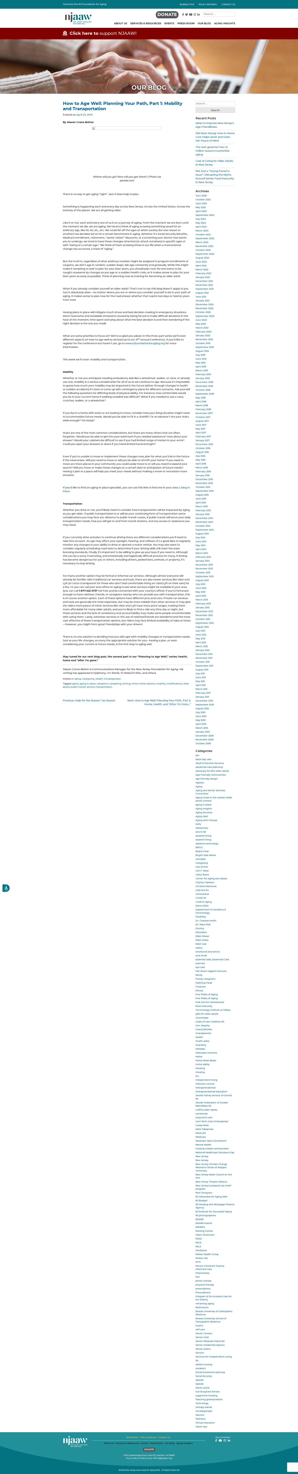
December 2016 (204, 444)
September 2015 (205, 491)
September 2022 (205, 254)
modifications (174, 684)
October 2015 (203, 487)
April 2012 (201, 643)
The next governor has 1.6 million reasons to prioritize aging (213, 151)
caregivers (102, 684)
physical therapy (205, 1285)
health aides (202, 1041)
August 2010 (202, 709)
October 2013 (203, 573)
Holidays (200, 1049)
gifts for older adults (207, 1014)
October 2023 (203, 235)
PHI (197, 1277)
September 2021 (205, 289)
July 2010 (200, 712)
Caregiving (88, 679)
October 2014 (203, 526)
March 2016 (202, 468)
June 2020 (201, 320)
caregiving (115, 684)
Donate (167, 15)
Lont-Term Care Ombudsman (212, 1121)
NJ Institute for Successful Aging (214, 1212)
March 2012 (202, 646)
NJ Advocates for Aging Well (211, 1197)
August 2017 (202, 421)
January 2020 (203, 336)
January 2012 (203, 650)
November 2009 (205, 740)
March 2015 (202, 507)
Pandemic (201, 1250)
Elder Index (202, 940)
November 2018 (204, 386)
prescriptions (203, 1289)
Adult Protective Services (210, 763)
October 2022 (203, 250)
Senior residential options (210, 1345)
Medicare (201, 1137)
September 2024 (205, 215)
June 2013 (201, 588)
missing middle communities (212, 1149)
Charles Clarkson (205, 882)
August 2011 (202, 670)
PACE (198, 1243)
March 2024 (202, 231)
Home (199, 1057)
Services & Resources (145, 23)
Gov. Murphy (203, 1026)
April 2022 (201, 266)
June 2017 (201, 425)
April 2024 (201, 227)
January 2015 (203, 514)
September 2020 (205, 316)
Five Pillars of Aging (207, 994)
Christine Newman (206, 886)
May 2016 (200, 460)
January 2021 (203, 301)
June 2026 (201, 196)
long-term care (204, 1118)
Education (201, 932)
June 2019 (201, 359)
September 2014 (205, 530)
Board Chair (202, 851)
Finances (201, 987)
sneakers (201, 1368)
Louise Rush (202, 1125)
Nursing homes (204, 1231)
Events (169, 23)
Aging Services (204, 813)
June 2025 (201, 203)
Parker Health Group (207, 1254)
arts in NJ (201, 832)
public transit (78, 687)
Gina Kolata (202, 1018)
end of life (201, 956)
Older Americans (205, 1235)
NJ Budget (202, 1201)
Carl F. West (202, 871)
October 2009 (203, 744)
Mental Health (203, 1145)
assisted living (203, 836)
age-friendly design (207, 779)
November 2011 (204, 658)
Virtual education (205, 1423)
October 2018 (203, 390)
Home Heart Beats (206, 1061)
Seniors (200, 1353)
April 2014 (201, 549)
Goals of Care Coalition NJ (210, 1022)
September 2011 (204, 666)
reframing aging (205, 1304)
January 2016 (203, 475)
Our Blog (204, 23)
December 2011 (204, 654)
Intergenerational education (211, 1092)
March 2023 (202, 242)
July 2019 (200, 355)
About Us (120, 23)
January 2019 (203, 378)
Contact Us (228, 4)
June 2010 (201, 716)
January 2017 (203, 440)
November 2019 (204, 339)
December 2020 (205, 305)
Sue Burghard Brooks (208, 1392)
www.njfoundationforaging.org (145, 343)
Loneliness (202, 1114)
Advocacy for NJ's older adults (212, 771)
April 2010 (201, 724)
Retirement (202, 1307)
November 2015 (204, 483)
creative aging (204, 902)
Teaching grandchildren (209, 1399)
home (135, 684)
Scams (199, 1326)
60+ (198, 755)
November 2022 (204, 246)
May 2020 (201, 324)
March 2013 (202, 600)
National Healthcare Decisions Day (215, 1153)
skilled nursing (204, 1365)
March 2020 (202, 328)
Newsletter (187, 4)
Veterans (200, 1419)
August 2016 (202, 452)
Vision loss (201, 1427)
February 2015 (203, 510)
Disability (201, 917)
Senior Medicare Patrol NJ (210, 1341)
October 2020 (203, 312)
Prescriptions (203, 1293)
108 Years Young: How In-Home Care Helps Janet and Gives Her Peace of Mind (215, 137)
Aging (77, 679)
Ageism (200, 783)
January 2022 (203, 277)
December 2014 (204, 518)
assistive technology (207, 844)
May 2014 (200, 545)
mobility (161, 684)
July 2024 (201, 219)
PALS (198, 1247)
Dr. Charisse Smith (206, 921)
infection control (205, 1084)
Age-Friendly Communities (211, 775)
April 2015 (201, 503)
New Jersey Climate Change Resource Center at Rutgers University (211, 1167)
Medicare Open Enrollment (211, 1141)
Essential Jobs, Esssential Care (212, 960)
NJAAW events (204, 1223)
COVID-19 (201, 898)
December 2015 (204, 479)
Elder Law (201, 944)
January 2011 (202, 697)
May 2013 (200, 592)
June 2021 (201, 297)
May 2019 (200, 363)
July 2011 (200, 674)
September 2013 (205, 576)
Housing (200, 1068)
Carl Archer (202, 867)
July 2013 (200, 584)
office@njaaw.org (162, 1458)
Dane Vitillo (202, 906)
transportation (104, 687)
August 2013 (202, 580)
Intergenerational (205, 1088)
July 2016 (200, 456)
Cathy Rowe (202, 875)
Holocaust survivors (206, 1053)
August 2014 (202, 534)
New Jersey (202, 1156)
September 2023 (205, 238)
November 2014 (204, 522)
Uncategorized (112, 679)
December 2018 (204, 382)
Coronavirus (202, 894)
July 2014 (200, 538)
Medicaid (201, 1133)
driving (126, 684)
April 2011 (201, 685)
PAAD (199, 1239)
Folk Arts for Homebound (210, 1002)
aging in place (88, 684)
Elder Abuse (202, 936)
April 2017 (201, 433)
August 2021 (202, 293)
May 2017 (200, 429)
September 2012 (205, 623)
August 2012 (202, 627)
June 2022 (201, 262)
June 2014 (201, 541)
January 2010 (203, 732)
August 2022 (202, 258)
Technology (202, 1403)
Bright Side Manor (206, 855)
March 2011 (201, 689)
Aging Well (202, 816)
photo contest (204, 1281)
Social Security (204, 1376)
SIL (197, 1361)
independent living (206, 1080)
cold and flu (202, 890)
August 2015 (202, 495)
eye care (200, 967)
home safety (203, 1064)
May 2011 (200, 681)
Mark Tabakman (205, 1129)
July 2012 (200, 631)
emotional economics (208, 952)
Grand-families (204, 1029)
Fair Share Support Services (211, 971)
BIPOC (199, 847)
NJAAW (200, 1219)
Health (99, 679)
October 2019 (203, 343)
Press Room (186, 23)
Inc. (197, 1076)
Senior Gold (202, 1337)
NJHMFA (200, 1227)
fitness (199, 991)
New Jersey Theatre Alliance (211, 1182)
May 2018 (200, 398)
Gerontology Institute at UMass (213, 1010)
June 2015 (201, 499)
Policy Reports (208, 4)
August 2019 (202, 351)
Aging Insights (224, 23)
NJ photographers (206, 1215)
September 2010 (205, 705)
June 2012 (201, 635)
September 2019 (205, 347)
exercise (200, 963)
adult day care (203, 759)
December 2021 (204, 281)
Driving (200, 928)
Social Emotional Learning (210, 1372)
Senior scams (203, 1349)
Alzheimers (202, 828)
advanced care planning (209, 767)
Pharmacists (202, 1273)
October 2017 (203, 417)
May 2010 (200, 720)
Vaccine (200, 1415)
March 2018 (202, 406)
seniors (91, 687)
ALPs (198, 824)
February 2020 (204, 332)
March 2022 (202, 270)
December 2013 (204, 565)
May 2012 (200, 639)
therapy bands (204, 1407)
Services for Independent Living (214, 1357)
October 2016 (203, 448)
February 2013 (203, 604)
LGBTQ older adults (206, 1110)
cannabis (201, 859)
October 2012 (203, 619)
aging (75, 684)
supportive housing (206, 1396)
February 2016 (203, 472)
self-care (200, 1330)
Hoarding (201, 1045)
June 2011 (201, 677)
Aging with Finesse (206, 820)
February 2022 (203, 273)
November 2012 (204, 615)
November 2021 (204, 285)
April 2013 (201, 596)
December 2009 (205, 736)
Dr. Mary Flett (203, 925)
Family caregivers (205, 979)
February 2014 (203, 557)
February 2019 (203, 374)
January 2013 (203, 608)
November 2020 (204, 308)
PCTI (198, 1262)
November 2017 (204, 413)
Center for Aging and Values (211, 879)
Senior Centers (204, 1333)
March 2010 (202, 728)
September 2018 (205, 394)
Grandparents (203, 1033)
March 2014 (202, 553)
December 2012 (204, 611)
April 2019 (201, 367)
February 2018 (203, 409)
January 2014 (203, 561)
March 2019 (202, 371)
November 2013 (204, 569)
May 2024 (201, 223)
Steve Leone (203, 1388)
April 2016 (201, 464)
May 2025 (201, 207)
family (199, 975)
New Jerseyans (204, 1193)
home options (147, 684)
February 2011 (203, 693)
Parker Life (202, 1258)
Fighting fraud (204, 983)
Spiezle (200, 1380)
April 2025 (201, 211)
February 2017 (203, 437)
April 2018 (201, 402)
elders (199, 948)
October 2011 (203, 662)
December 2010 (204, 701)
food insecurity (204, 1006)
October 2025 (203, 200)
